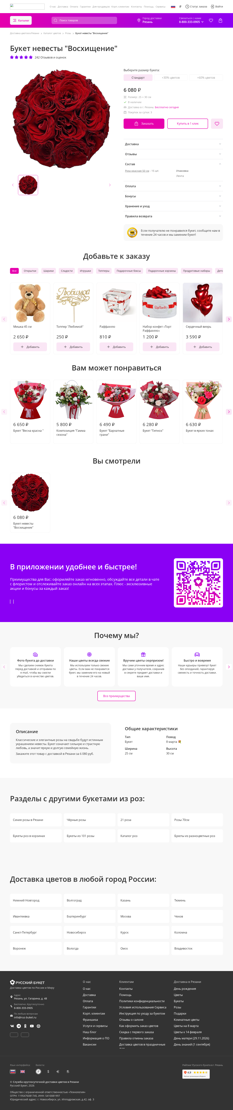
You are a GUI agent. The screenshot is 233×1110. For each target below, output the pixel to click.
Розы (177, 1007)
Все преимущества (116, 696)
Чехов (178, 916)
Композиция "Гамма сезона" (70, 429)
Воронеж (19, 948)
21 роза (126, 820)
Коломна (180, 932)
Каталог (23, 20)
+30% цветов (171, 78)
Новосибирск (76, 932)
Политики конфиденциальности (142, 1001)
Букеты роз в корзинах (29, 836)
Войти (219, 6)
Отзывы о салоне (131, 1020)
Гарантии (85, 6)
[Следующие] (229, 319)
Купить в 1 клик (188, 123)
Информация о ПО (96, 1038)
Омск (124, 948)
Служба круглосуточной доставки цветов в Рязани (46, 1082)
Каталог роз (129, 836)
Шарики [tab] (49, 270)
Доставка (63, 6)
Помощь (149, 6)
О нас (53, 6)
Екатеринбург (76, 916)
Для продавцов (101, 6)
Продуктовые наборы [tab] (196, 270)
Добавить (33, 347)
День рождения (185, 989)
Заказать (147, 123)
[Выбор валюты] (180, 6)
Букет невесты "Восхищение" (23, 521)
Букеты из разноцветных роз (194, 836)
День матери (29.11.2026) (191, 1038)
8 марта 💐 (173, 742)
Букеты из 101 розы (80, 836)
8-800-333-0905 (23, 1008)
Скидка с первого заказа (136, 1032)
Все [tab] (14, 270)
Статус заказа (198, 6)
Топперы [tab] (103, 270)
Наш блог (89, 1032)
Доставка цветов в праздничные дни (142, 1046)
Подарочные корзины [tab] (162, 270)
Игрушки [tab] (85, 270)
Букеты (179, 1001)
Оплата (74, 6)
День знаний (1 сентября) (192, 1044)
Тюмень (179, 900)
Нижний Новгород (26, 900)
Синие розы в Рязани (28, 820)
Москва (126, 916)
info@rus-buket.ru (25, 1017)
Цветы (178, 995)
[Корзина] (220, 20)
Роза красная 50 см (137, 170)
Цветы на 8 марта (186, 1026)
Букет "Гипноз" (153, 427)
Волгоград (74, 900)
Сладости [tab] (67, 270)
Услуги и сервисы (95, 1026)
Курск (125, 932)
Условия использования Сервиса (142, 1007)
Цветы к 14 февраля (188, 1032)
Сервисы (160, 6)
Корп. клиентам (120, 6)
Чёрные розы (76, 820)
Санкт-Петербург (25, 932)
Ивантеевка (21, 916)
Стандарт (138, 78)
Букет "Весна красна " (28, 427)
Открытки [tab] (30, 270)
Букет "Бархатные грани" (112, 429)
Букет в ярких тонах (200, 427)
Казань (126, 900)
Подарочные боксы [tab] (129, 270)
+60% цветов (206, 78)
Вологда (72, 948)
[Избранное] (211, 20)
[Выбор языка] (173, 6)
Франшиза (90, 1020)
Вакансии (89, 1044)
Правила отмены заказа (136, 1038)
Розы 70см (181, 820)
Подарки (180, 1013)
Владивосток (183, 948)
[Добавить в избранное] (217, 124)
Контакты (136, 6)
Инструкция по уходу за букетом (142, 1013)
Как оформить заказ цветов (138, 1026)
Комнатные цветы (186, 1020)
